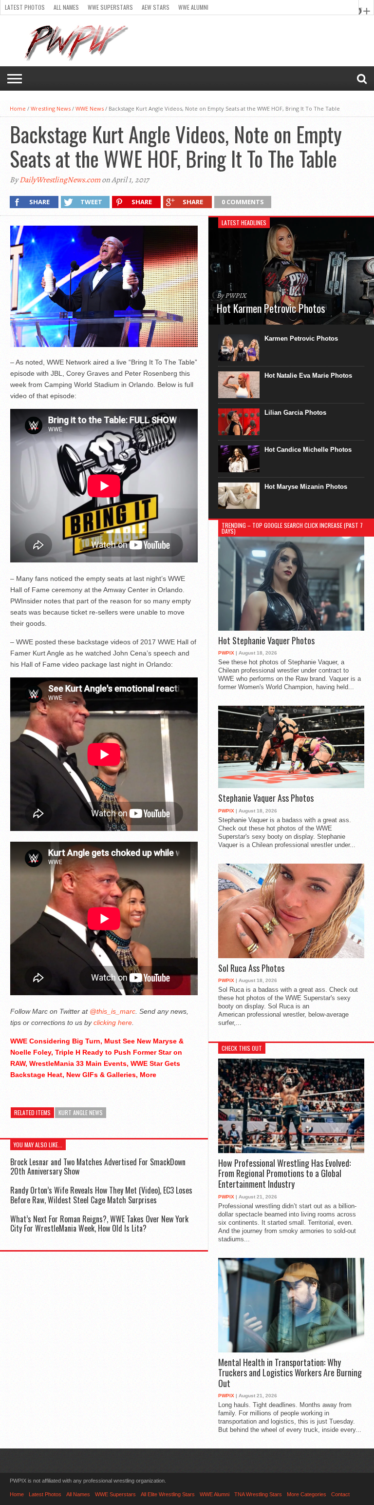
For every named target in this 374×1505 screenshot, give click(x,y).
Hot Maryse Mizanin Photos (305, 486)
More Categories (306, 1494)
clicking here (113, 1022)
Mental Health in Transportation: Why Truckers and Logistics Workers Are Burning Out (290, 1373)
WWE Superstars (110, 7)
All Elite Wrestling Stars (168, 1494)
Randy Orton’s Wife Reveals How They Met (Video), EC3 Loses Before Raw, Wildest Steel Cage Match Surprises (101, 1194)
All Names (66, 7)
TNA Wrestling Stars (258, 1494)
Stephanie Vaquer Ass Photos (266, 798)
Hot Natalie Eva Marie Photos (308, 375)
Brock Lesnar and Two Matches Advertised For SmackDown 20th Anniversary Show (98, 1166)
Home (18, 108)
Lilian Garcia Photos (295, 412)
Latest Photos (25, 7)
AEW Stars (155, 7)
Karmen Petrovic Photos (301, 338)
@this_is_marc (112, 1011)
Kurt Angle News (80, 1112)
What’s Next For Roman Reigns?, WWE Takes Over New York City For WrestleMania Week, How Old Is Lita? (99, 1223)
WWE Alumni (193, 7)
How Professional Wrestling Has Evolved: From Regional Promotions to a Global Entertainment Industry (284, 1174)
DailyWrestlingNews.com (59, 179)
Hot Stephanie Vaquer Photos (266, 641)
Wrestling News (51, 108)
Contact (340, 1494)
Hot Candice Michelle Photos (308, 449)
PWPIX (226, 653)
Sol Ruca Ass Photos (251, 968)
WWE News (89, 108)
